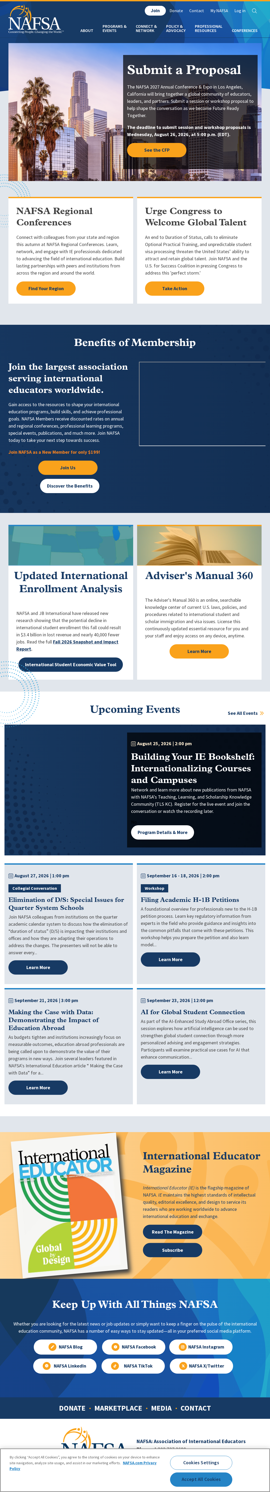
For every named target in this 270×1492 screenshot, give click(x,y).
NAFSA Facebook (139, 1347)
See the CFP (157, 150)
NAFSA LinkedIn (70, 1366)
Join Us (67, 468)
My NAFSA (219, 10)
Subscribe (172, 1250)
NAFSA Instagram (206, 1347)
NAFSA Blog (71, 1347)
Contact (196, 10)
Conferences (245, 30)
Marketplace (118, 1408)
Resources (205, 30)
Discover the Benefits (70, 486)
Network (145, 30)
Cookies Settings (201, 1462)
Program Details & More (162, 832)
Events (110, 30)
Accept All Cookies (201, 1479)
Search (254, 11)
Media (161, 1408)
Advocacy (176, 30)
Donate (176, 10)
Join (155, 10)
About (86, 30)
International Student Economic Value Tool (70, 664)
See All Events (243, 713)
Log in (239, 10)
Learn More (199, 651)
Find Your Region (46, 288)
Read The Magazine (173, 1232)
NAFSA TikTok (138, 1366)
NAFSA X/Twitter (206, 1366)
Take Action (174, 288)
